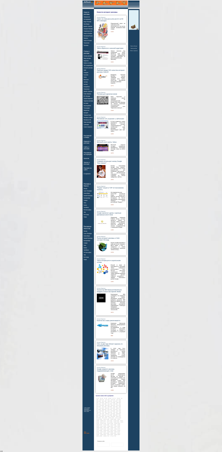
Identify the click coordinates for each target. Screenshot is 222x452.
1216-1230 (103, 423)
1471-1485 (99, 430)
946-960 (113, 416)
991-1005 (104, 417)
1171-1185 (109, 422)
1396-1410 (113, 427)
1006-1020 (111, 417)
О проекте (87, 174)
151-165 (118, 399)
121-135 (107, 399)
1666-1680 (117, 434)
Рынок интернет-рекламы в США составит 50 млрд (108, 239)
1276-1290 (106, 424)
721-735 (104, 412)
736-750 (109, 412)
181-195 (104, 401)
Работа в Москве (133, 46)
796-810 (107, 413)
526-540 (107, 408)
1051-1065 (106, 419)
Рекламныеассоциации (88, 153)
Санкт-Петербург (88, 191)
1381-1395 (106, 427)
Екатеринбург (87, 198)
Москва (85, 188)
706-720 (98, 412)
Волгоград (86, 214)
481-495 (115, 406)
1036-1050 (99, 419)
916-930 (101, 416)
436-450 (98, 406)
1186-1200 (116, 422)
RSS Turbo (86, 433)
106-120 (101, 399)
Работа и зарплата (134, 50)
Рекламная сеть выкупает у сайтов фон (110, 119)
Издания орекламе (87, 142)
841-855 (98, 415)
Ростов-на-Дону (87, 210)
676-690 (113, 411)
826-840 (118, 413)
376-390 (101, 405)
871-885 (109, 415)
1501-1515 (113, 430)
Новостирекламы (87, 13)
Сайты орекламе (86, 147)
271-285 (113, 402)
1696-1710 (106, 436)
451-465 (104, 406)
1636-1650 (103, 434)
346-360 (115, 404)
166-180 (98, 401)
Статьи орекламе (86, 52)
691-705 (118, 411)
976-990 (98, 417)
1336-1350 (110, 426)
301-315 (98, 404)
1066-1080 (113, 419)
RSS (85, 432)
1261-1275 (99, 424)
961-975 (118, 416)
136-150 (113, 399)
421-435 (118, 405)
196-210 (109, 401)
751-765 (115, 412)
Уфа (85, 212)
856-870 (104, 415)
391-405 (107, 405)
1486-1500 (106, 430)
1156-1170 (103, 422)
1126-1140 (116, 420)
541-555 (112, 408)
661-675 (107, 411)
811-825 (113, 413)
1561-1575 (117, 431)
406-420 (113, 405)
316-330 (104, 404)
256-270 (107, 402)
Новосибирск (87, 193)
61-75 (114, 398)
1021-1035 (118, 417)
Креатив (86, 158)
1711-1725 (113, 436)
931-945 (107, 416)
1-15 (97, 398)
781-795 (101, 413)
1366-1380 (99, 427)
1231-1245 (110, 423)
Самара (85, 200)
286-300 (118, 402)
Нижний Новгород (88, 195)
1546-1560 (110, 431)
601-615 (109, 409)
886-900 (115, 415)
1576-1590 (99, 433)
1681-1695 (99, 436)
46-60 (109, 398)
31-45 (105, 398)
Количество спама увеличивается (108, 320)
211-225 (115, 401)
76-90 (118, 398)
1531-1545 (103, 431)
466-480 (109, 406)
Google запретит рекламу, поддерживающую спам (105, 370)
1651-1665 (110, 434)
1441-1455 (110, 429)
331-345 (109, 404)
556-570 (118, 408)
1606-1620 (113, 433)
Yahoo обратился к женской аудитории (110, 48)
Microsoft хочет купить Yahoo (107, 142)
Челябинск (86, 207)
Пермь (85, 217)
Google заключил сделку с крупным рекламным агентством (109, 214)
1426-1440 (103, 429)
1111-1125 (109, 420)
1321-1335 (103, 426)
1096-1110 (103, 420)
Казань (85, 205)
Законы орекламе (87, 163)
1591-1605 (106, 433)
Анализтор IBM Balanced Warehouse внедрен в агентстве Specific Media (109, 290)
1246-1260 (117, 423)
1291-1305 (113, 424)
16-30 (101, 398)
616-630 (115, 409)
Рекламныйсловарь (87, 136)
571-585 (98, 409)
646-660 (101, 411)
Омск (85, 202)
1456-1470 (117, 429)
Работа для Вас (134, 48)
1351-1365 (117, 426)
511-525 (101, 408)
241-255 (101, 402)
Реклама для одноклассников (107, 94)
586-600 (104, 409)
